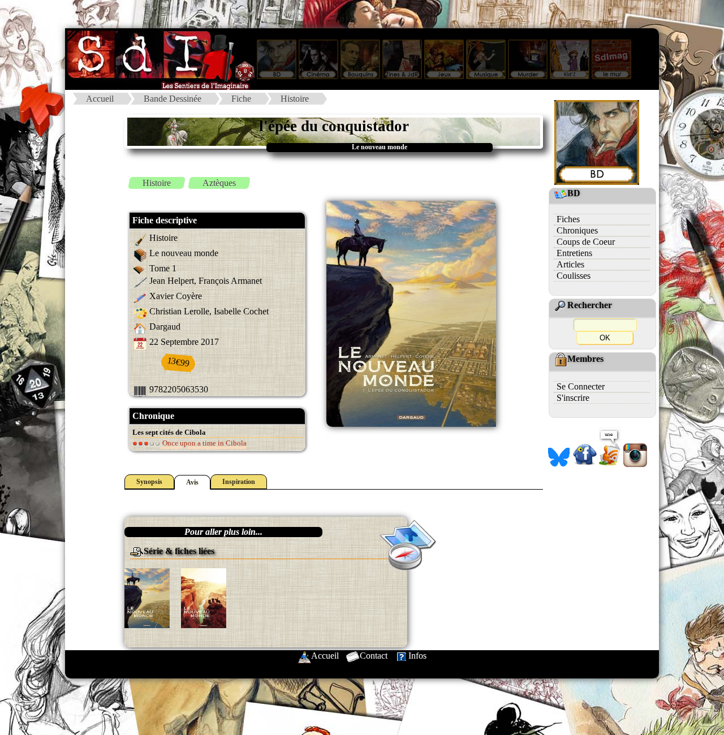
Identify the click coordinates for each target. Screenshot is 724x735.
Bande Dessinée (172, 98)
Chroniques (577, 230)
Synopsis (149, 482)
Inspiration (238, 482)
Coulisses (574, 275)
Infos (417, 655)
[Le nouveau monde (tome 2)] (203, 597)
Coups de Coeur (586, 242)
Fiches (568, 219)
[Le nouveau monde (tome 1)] (147, 597)
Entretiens (574, 253)
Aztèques (219, 183)
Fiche (241, 98)
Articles (570, 264)
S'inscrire (573, 398)
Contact (373, 655)
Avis (192, 482)
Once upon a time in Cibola (204, 443)
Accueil (100, 98)
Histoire (295, 98)
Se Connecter (581, 386)
